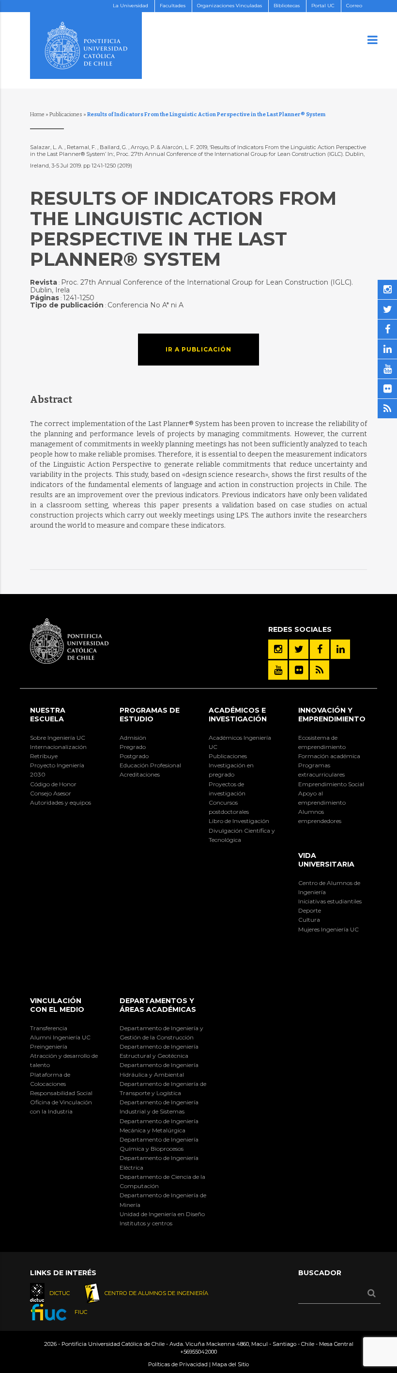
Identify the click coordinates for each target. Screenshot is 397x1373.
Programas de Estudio (150, 714)
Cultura (309, 919)
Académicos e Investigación (238, 714)
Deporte (309, 910)
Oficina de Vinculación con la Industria (61, 1106)
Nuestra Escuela (47, 714)
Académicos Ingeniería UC (240, 742)
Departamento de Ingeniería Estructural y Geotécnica (159, 1051)
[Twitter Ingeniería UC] (298, 649)
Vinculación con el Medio (57, 1005)
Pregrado (133, 746)
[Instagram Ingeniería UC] (278, 649)
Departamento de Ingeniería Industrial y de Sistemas (159, 1106)
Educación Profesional (150, 765)
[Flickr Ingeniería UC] (298, 670)
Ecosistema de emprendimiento (322, 742)
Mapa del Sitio (230, 1364)
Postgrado (134, 756)
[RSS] (319, 670)
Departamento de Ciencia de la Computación (162, 1181)
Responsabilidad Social (61, 1093)
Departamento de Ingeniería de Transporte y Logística (163, 1088)
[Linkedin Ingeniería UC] (340, 649)
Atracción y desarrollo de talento (64, 1060)
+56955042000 (198, 1351)
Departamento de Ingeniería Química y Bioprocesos (159, 1144)
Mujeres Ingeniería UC (328, 929)
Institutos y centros (146, 1223)
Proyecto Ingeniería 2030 (57, 770)
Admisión (133, 737)
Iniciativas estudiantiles (330, 901)
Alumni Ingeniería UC (60, 1037)
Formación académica (329, 756)
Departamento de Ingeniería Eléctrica (159, 1162)
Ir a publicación (198, 349)
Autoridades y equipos (60, 802)
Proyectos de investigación (227, 788)
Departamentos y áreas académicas (158, 1005)
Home (37, 114)
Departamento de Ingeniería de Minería (163, 1199)
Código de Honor (53, 784)
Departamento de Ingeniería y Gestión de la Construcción (161, 1032)
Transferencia (48, 1028)
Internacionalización (58, 746)
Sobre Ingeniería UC (57, 737)
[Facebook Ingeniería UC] (319, 649)
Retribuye (44, 756)
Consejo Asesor (50, 793)
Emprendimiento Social (331, 784)
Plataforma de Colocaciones (50, 1079)
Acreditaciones (140, 774)
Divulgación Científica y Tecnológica (242, 835)
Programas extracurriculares (321, 770)
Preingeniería (48, 1046)
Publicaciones (65, 114)
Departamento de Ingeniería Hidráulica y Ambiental (159, 1069)
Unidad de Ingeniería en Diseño (162, 1214)
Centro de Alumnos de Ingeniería (329, 887)
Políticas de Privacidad (178, 1364)
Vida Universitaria (326, 860)
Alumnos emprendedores (319, 816)
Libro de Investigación (239, 820)
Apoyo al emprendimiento (322, 798)
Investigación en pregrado (231, 770)
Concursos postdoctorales (229, 807)
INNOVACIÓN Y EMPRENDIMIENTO (332, 714)
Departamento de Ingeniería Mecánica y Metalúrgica (159, 1125)
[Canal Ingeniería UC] (278, 670)
